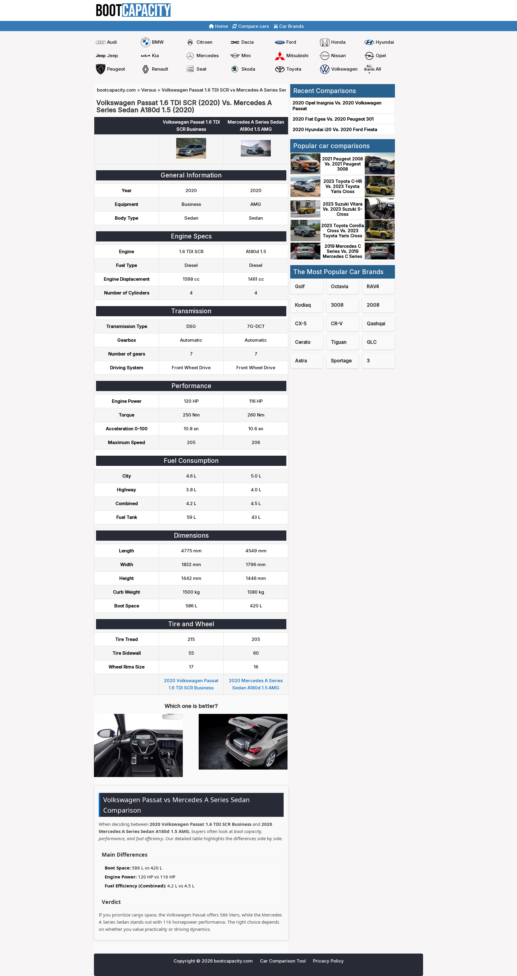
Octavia (339, 286)
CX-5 (301, 323)
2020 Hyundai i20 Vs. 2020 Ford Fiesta (335, 129)
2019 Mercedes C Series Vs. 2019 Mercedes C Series (342, 251)
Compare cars (405, 10)
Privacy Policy (328, 961)
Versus (148, 90)
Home (378, 10)
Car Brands (291, 26)
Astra (301, 361)
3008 (337, 305)
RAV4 (373, 286)
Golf (300, 286)
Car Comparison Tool (283, 961)
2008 (373, 305)
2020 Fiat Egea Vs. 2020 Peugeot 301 (333, 119)
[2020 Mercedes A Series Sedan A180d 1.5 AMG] (256, 155)
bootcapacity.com (116, 90)
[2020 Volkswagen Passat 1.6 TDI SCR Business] (191, 157)
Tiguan (338, 342)
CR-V (337, 323)
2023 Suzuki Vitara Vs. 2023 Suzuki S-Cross (343, 209)
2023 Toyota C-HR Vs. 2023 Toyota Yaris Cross (342, 186)
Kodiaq (303, 305)
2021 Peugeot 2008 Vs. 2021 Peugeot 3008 (342, 163)
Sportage (341, 361)
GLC (372, 342)
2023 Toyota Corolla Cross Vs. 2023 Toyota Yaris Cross (342, 230)
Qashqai (376, 323)
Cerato (303, 342)
